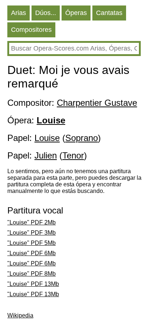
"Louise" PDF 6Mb (31, 253)
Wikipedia (20, 315)
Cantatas (109, 12)
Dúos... (45, 12)
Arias (18, 12)
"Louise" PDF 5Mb (31, 243)
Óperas (76, 12)
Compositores (31, 29)
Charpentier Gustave (97, 103)
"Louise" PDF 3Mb (31, 233)
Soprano (81, 138)
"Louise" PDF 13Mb (33, 284)
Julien (45, 155)
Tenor (73, 155)
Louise (47, 138)
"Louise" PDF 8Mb (31, 274)
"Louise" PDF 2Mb (31, 222)
